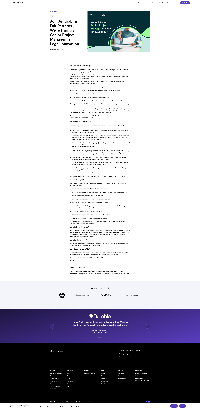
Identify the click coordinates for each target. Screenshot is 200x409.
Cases (68, 378)
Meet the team (122, 375)
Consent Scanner (54, 378)
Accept (174, 406)
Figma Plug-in (53, 381)
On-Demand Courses (89, 373)
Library (68, 373)
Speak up (169, 2)
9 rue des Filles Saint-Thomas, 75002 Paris (142, 379)
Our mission (121, 373)
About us (161, 2)
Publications (70, 381)
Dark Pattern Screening (56, 373)
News (176, 2)
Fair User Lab (53, 383)
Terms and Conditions (76, 401)
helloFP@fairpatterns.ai (141, 373)
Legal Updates (104, 381)
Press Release (104, 383)
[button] (52, 326)
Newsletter (104, 378)
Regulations (70, 375)
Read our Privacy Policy (83, 406)
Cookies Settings (88, 401)
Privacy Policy (65, 401)
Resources (146, 2)
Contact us (185, 2)
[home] (16, 3)
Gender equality (122, 378)
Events (69, 383)
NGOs (68, 386)
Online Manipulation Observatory (55, 387)
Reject (182, 406)
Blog (102, 375)
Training (154, 2)
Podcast (103, 373)
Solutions (138, 2)
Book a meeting (139, 375)
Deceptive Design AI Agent (57, 375)
